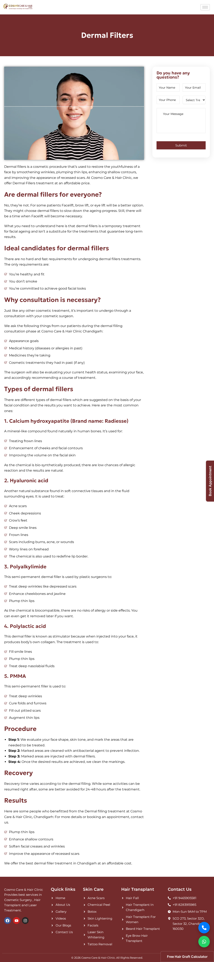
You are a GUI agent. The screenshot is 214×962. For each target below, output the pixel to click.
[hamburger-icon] (205, 7)
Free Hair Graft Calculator (187, 956)
